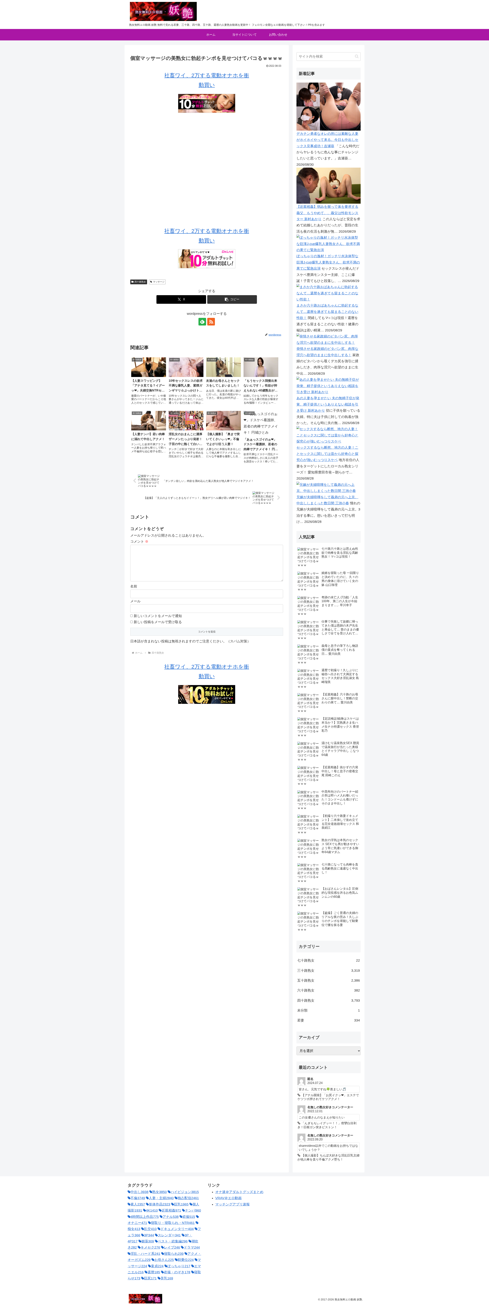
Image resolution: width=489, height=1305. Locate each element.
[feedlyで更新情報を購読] (202, 321)
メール (135, 601)
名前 (133, 586)
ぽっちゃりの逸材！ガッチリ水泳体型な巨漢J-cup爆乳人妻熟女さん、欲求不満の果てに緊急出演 (328, 262)
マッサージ (158, 281)
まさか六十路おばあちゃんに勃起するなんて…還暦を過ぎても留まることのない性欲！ (327, 312)
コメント (139, 541)
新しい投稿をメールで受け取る (158, 622)
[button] (232, 299)
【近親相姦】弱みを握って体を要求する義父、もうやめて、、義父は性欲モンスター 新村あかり (327, 213)
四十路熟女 (140, 281)
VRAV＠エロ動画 (228, 1198)
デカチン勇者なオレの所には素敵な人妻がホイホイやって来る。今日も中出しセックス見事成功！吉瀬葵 (327, 140)
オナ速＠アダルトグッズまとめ (239, 1192)
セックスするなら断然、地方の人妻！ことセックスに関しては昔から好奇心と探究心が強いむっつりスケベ (327, 454)
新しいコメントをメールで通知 (158, 616)
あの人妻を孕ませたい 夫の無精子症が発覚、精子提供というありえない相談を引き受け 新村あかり (327, 404)
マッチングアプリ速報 (232, 1204)
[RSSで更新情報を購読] (211, 321)
